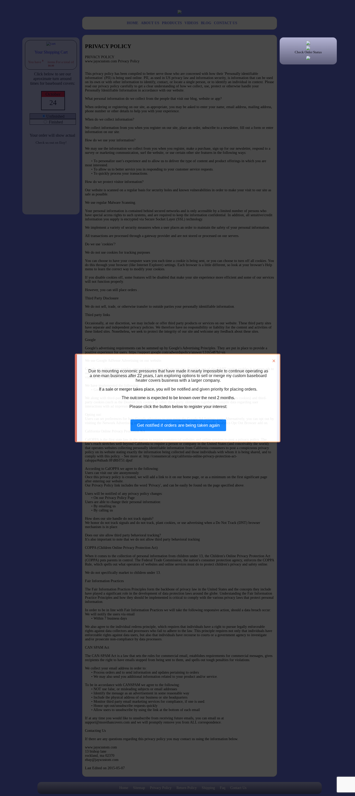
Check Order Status (308, 52)
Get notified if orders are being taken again (178, 425)
